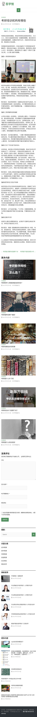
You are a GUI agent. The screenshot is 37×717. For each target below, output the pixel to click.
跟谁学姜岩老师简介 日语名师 (19, 623)
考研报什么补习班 (7, 378)
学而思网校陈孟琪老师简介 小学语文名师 (23, 614)
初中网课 (4, 547)
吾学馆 (10, 4)
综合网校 (4, 561)
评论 (2, 460)
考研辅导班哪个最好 (8, 315)
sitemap (3, 713)
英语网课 (4, 557)
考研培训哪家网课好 (17, 685)
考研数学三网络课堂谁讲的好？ (12, 283)
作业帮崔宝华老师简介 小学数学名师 (21, 585)
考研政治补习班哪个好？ (9, 410)
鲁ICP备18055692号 (28, 711)
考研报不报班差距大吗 (28, 251)
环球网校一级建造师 (17, 576)
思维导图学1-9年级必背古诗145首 (11, 678)
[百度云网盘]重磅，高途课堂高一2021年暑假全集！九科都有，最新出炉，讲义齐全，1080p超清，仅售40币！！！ (23, 652)
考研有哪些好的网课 (8, 347)
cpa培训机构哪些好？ (17, 642)
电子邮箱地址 (5, 493)
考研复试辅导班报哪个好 (9, 251)
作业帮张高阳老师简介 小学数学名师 (21, 595)
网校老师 (4, 564)
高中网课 (4, 551)
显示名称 (4, 484)
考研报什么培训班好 (8, 442)
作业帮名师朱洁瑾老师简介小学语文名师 (23, 604)
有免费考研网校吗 (16, 669)
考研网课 (3, 17)
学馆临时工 (17, 24)
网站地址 (3, 503)
